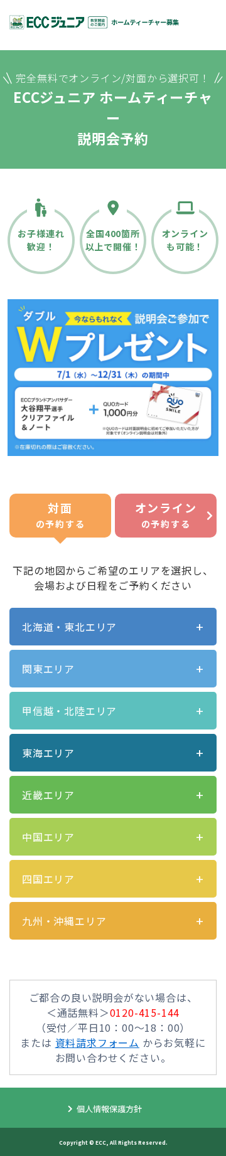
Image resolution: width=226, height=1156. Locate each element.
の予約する (60, 515)
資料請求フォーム (97, 1042)
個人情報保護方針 (109, 1109)
